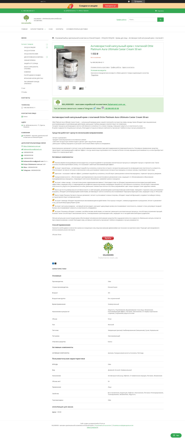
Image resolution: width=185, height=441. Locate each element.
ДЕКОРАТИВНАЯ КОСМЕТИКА (33, 57)
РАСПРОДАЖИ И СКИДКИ (32, 75)
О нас (23, 88)
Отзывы (24, 92)
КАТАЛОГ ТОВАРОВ (37, 29)
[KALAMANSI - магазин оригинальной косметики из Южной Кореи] (26, 23)
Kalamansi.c (113, 104)
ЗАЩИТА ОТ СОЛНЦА (31, 63)
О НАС (51, 29)
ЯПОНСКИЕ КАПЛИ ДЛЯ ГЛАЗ (33, 78)
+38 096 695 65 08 (111, 108)
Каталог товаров (27, 44)
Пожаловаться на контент (103, 425)
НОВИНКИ (27, 72)
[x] (55, 264)
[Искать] (160, 19)
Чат (177, 435)
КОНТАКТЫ (59, 29)
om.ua (122, 104)
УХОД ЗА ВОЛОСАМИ (31, 54)
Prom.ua (102, 423)
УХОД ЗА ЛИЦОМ (107, 38)
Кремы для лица (121, 38)
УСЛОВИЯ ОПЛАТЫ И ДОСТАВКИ (77, 29)
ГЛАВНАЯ (24, 29)
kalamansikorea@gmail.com (32, 149)
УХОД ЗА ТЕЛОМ (29, 51)
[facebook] (53, 264)
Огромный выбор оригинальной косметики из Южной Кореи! (77, 38)
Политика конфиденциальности (123, 425)
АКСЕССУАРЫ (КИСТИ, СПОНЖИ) (31, 68)
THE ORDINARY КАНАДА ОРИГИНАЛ (31, 82)
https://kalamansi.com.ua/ (31, 146)
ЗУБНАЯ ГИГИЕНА (29, 60)
